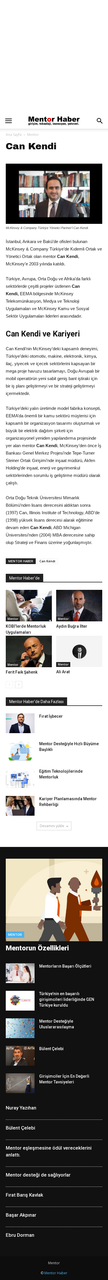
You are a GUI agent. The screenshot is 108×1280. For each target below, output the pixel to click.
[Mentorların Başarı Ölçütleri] (20, 973)
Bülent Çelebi (51, 1048)
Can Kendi (47, 561)
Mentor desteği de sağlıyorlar (38, 1175)
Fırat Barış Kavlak (24, 1195)
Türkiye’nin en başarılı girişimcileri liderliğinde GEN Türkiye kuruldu (66, 999)
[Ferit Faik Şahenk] (29, 651)
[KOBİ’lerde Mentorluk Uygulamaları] (29, 605)
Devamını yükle (52, 825)
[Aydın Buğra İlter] (79, 605)
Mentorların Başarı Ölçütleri (65, 966)
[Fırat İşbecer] (20, 723)
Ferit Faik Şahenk (21, 672)
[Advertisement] (54, 56)
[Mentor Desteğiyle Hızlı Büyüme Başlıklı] (20, 751)
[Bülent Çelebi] (20, 1056)
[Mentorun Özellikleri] (54, 900)
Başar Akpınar (21, 1215)
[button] (100, 121)
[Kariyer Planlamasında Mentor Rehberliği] (20, 806)
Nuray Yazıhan (21, 1108)
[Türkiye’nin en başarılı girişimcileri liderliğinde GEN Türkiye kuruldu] (20, 1001)
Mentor (33, 134)
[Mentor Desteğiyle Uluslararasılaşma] (20, 1028)
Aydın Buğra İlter (71, 626)
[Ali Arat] (79, 651)
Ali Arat (63, 672)
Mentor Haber (55, 1273)
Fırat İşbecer (51, 716)
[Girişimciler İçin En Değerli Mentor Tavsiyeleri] (20, 1083)
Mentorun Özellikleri (37, 948)
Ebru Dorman (20, 1235)
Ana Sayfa (14, 134)
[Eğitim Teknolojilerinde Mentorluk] (20, 778)
